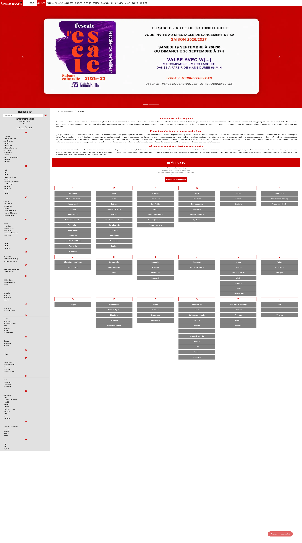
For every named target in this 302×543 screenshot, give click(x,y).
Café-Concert (8, 204)
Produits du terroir (9, 371)
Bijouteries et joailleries (11, 182)
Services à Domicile (10, 409)
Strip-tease (7, 418)
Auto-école (7, 159)
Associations (8, 152)
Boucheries (7, 186)
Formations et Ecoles (10, 261)
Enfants (6, 246)
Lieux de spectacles (10, 323)
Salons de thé (8, 395)
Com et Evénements (10, 211)
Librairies (7, 321)
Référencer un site (25, 121)
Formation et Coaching (11, 259)
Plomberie (7, 367)
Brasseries (7, 191)
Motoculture (7, 343)
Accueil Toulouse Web (65, 111)
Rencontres (7, 384)
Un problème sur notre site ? (280, 534)
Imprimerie (7, 300)
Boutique (6, 193)
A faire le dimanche (10, 139)
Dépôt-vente (7, 235)
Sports (6, 416)
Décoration (7, 226)
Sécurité (6, 402)
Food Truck (7, 256)
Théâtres (6, 436)
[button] (22, 57)
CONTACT (143, 3)
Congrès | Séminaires (10, 213)
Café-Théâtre (8, 206)
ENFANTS (87, 3)
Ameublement (8, 141)
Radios (6, 380)
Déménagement (9, 228)
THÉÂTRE (59, 3)
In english (7, 295)
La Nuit (6, 319)
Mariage (6, 341)
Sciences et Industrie (10, 400)
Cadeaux (6, 201)
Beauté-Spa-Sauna (10, 177)
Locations (7, 328)
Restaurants (7, 387)
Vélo (5, 444)
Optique (6, 354)
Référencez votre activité (176, 180)
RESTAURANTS (117, 3)
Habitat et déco (8, 280)
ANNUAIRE (41, 3)
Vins (5, 446)
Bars (5, 172)
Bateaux (6, 175)
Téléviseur (7, 429)
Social (6, 413)
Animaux (6, 143)
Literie (6, 326)
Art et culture (8, 150)
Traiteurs (6, 433)
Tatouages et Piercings (11, 426)
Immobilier (7, 293)
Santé (5, 397)
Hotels (6, 285)
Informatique (8, 298)
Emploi (6, 243)
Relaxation (7, 382)
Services (6, 407)
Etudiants (7, 248)
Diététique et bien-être (11, 233)
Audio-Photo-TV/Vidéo (11, 157)
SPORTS (96, 3)
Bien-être (6, 179)
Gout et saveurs (9, 272)
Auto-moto (7, 162)
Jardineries (7, 308)
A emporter (7, 136)
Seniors (6, 404)
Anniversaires (8, 145)
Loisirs (6, 330)
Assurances (7, 155)
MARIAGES (105, 3)
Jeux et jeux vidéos (10, 310)
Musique (6, 346)
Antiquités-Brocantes (10, 148)
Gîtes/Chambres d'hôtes (11, 269)
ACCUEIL (32, 3)
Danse (6, 224)
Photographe (8, 362)
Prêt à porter (7, 369)
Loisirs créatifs (8, 333)
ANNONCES (69, 3)
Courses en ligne (9, 215)
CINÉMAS (78, 3)
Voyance (6, 449)
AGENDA (50, 3)
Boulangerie (7, 188)
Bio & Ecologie (8, 184)
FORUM (135, 3)
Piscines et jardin (9, 365)
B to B (5, 170)
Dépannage (7, 230)
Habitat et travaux (9, 282)
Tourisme (6, 431)
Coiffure (6, 208)
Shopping (7, 411)
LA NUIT (127, 3)
